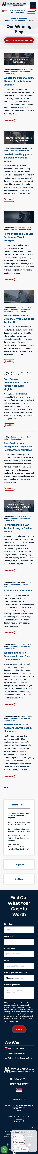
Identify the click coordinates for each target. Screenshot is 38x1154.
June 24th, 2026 (20, 582)
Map (19, 1111)
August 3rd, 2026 (20, 70)
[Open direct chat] (32, 1127)
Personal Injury (9, 74)
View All (19, 1121)
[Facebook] (8, 1144)
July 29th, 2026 (19, 228)
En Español (31, 12)
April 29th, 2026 (20, 716)
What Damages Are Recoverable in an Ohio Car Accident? (17, 656)
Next (6, 788)
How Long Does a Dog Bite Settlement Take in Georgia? (18, 237)
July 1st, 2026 (19, 373)
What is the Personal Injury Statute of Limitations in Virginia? (19, 81)
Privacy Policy (27, 1018)
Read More (9, 120)
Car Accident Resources (20, 72)
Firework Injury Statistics (18, 590)
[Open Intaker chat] (14, 1153)
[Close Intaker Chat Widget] (35, 1127)
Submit (19, 1029)
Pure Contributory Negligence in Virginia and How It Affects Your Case (18, 446)
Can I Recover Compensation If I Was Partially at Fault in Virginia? (18, 847)
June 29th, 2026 (20, 516)
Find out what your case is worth (19, 40)
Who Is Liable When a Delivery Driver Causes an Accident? (19, 319)
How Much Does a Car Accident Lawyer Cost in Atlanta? (18, 528)
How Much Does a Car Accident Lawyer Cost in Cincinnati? (18, 728)
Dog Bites (15, 150)
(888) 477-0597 (17, 13)
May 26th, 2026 (19, 644)
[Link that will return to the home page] (19, 1070)
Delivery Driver (9, 311)
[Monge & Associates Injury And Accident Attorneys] (14, 4)
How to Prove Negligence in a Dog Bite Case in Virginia (18, 157)
